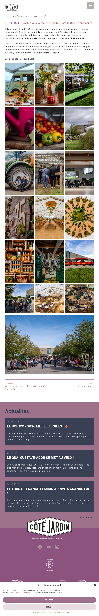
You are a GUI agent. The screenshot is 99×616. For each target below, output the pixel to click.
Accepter (49, 600)
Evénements (84, 23)
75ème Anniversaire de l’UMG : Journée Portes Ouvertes (25, 386)
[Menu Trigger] (90, 5)
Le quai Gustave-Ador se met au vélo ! (40, 458)
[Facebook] (40, 547)
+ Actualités (87, 517)
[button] (95, 585)
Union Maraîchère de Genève (18, 7)
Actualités (68, 23)
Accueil (8, 16)
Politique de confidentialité (58, 613)
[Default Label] (48, 547)
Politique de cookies (37, 613)
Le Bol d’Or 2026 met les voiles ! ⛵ (38, 426)
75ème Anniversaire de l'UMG (42, 23)
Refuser (49, 607)
